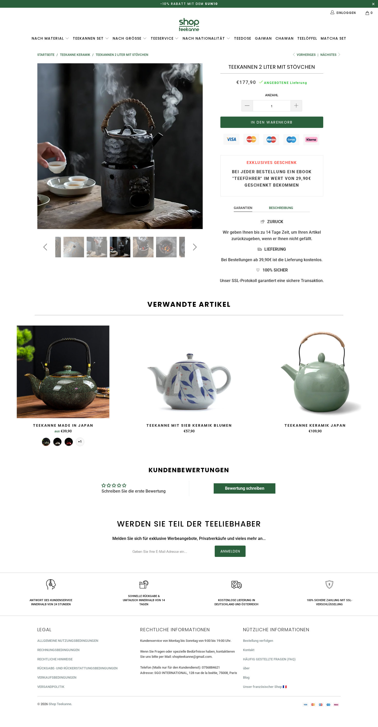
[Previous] (46, 146)
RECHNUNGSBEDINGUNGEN (58, 650)
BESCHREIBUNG (281, 208)
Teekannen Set (89, 38)
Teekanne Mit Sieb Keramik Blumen (189, 372)
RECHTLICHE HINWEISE (55, 659)
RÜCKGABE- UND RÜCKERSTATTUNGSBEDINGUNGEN (77, 668)
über (246, 668)
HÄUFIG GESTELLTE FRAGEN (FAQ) (269, 659)
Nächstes (328, 55)
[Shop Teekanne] (189, 24)
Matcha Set (333, 38)
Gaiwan (263, 38)
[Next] (194, 146)
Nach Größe (128, 38)
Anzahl (271, 95)
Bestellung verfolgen (258, 641)
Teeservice (163, 38)
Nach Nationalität (204, 38)
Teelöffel (307, 38)
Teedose (242, 38)
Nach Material (48, 38)
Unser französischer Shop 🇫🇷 (265, 687)
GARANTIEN (243, 208)
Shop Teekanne (60, 704)
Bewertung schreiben (244, 488)
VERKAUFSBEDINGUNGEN (56, 677)
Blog (246, 677)
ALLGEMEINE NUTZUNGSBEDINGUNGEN (67, 641)
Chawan (284, 38)
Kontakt (248, 650)
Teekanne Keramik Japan (315, 372)
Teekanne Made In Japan (63, 372)
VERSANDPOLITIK (50, 687)
